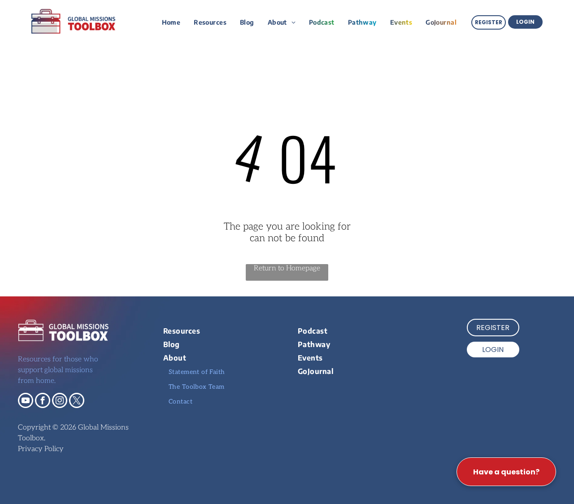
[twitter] (76, 401)
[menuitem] (171, 22)
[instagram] (59, 401)
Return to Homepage (287, 268)
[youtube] (25, 401)
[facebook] (42, 401)
